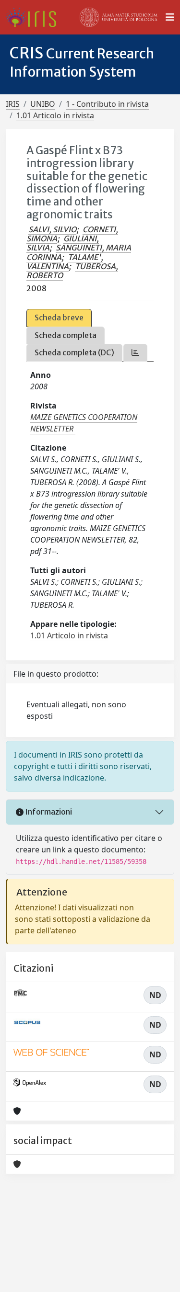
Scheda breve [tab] (59, 317)
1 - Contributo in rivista (107, 104)
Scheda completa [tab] (65, 335)
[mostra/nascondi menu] (170, 17)
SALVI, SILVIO (52, 229)
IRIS (13, 104)
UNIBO (42, 104)
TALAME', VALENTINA (64, 261)
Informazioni (48, 811)
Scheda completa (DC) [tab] (74, 352)
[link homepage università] (118, 17)
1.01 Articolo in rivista (55, 115)
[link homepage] (35, 17)
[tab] (135, 353)
